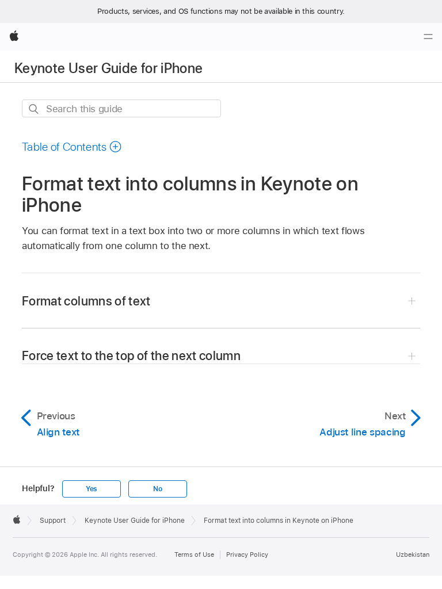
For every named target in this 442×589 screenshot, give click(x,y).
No (157, 489)
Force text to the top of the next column (131, 355)
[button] (72, 147)
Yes (91, 489)
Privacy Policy (247, 554)
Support (53, 521)
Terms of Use (194, 554)
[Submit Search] (34, 109)
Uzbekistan (412, 554)
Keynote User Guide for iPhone (108, 68)
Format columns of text (86, 300)
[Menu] (428, 37)
